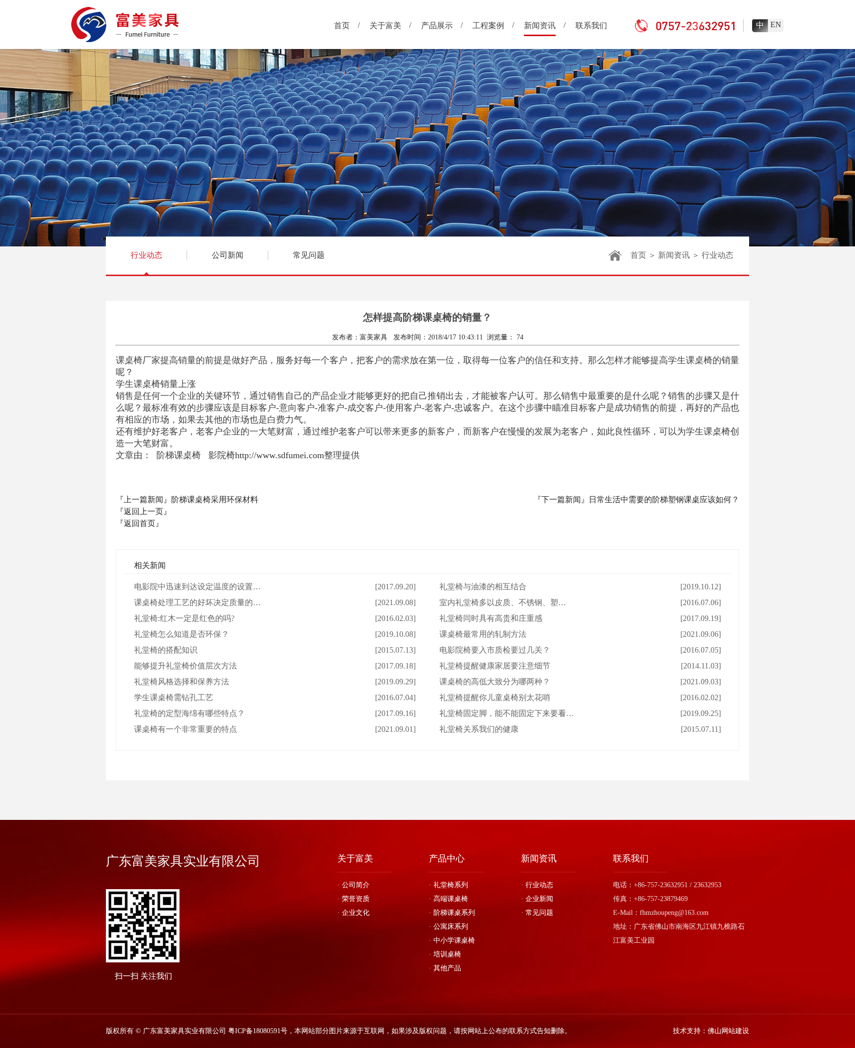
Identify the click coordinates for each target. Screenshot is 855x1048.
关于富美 (355, 858)
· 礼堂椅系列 (448, 885)
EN (775, 24)
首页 (638, 255)
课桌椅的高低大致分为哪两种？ (494, 681)
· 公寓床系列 (448, 926)
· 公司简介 (353, 885)
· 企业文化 (353, 912)
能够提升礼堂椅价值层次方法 (185, 666)
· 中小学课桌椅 (452, 940)
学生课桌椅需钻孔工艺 (173, 697)
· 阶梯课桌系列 (452, 912)
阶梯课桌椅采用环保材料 (214, 499)
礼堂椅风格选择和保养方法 (181, 681)
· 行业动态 (537, 885)
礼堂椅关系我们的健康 (479, 729)
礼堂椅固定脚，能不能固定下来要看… (506, 713)
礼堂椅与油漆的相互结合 (482, 586)
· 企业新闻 (537, 899)
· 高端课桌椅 (448, 899)
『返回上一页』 (143, 511)
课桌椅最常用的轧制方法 (482, 634)
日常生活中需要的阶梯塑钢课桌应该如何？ (664, 499)
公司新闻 (227, 255)
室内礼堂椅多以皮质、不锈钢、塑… (502, 602)
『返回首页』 (139, 523)
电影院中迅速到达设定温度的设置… (197, 586)
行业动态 (146, 255)
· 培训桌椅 (445, 954)
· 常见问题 (537, 912)
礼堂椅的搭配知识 (165, 650)
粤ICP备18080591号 (257, 1031)
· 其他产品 (445, 968)
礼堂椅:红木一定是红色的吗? (184, 618)
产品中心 (447, 858)
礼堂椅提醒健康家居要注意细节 (494, 666)
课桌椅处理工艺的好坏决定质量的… (197, 602)
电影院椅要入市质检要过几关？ (494, 650)
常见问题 (309, 255)
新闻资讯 (674, 255)
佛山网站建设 (728, 1031)
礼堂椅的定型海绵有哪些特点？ (189, 713)
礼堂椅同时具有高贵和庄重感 (490, 618)
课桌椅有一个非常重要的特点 (185, 729)
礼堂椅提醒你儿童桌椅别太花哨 (494, 697)
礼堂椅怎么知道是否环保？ (181, 634)
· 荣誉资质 (353, 899)
